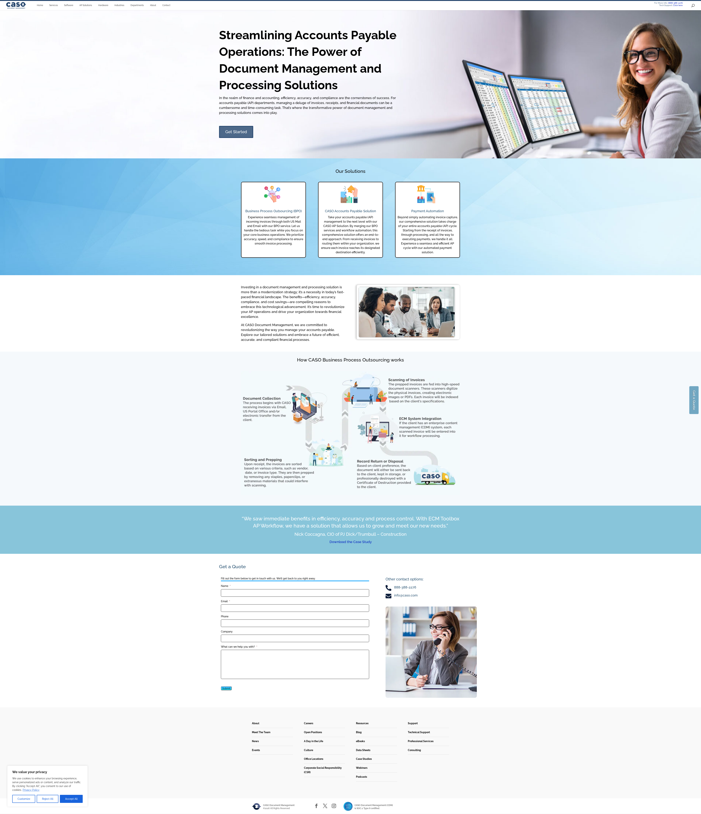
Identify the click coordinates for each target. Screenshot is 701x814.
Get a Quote (694, 400)
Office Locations (313, 758)
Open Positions (313, 732)
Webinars (361, 767)
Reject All (47, 798)
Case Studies (364, 758)
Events (256, 750)
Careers (308, 723)
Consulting (414, 750)
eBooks (360, 741)
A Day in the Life (313, 741)
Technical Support (419, 732)
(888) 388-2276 (675, 3)
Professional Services (421, 741)
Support (413, 723)
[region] (47, 786)
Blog (359, 732)
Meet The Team (261, 732)
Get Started (236, 131)
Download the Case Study (351, 542)
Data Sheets (363, 750)
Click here (678, 5)
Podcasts (361, 776)
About (255, 723)
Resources (362, 723)
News (255, 741)
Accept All (71, 798)
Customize (24, 798)
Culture (308, 750)
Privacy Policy (31, 789)
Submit (226, 688)
